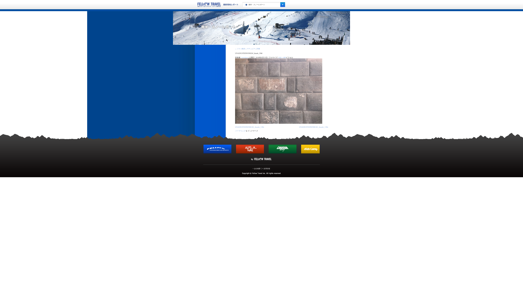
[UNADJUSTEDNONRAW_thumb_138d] (278, 123)
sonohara (244, 57)
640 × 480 (282, 57)
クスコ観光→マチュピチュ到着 (247, 49)
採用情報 (267, 169)
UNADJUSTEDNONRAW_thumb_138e (313, 127)
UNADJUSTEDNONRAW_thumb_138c (249, 127)
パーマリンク (240, 131)
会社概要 (257, 169)
